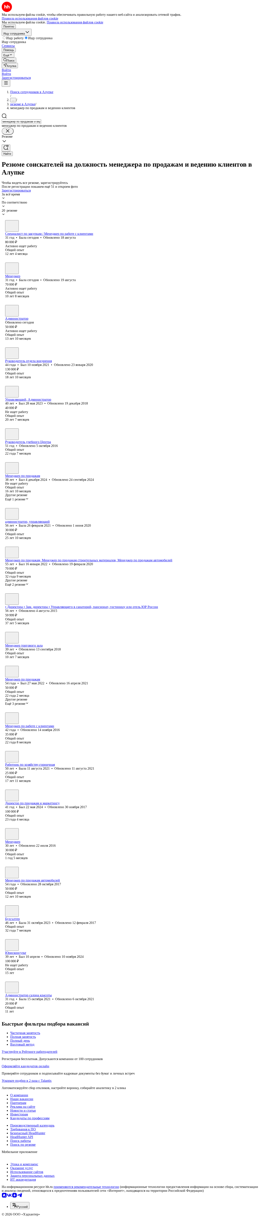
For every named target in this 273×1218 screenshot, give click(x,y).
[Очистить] (8, 131)
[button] (6, 70)
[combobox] (21, 121)
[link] (9, 60)
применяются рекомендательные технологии (86, 1187)
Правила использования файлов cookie (75, 22)
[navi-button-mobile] (6, 83)
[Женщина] (12, 226)
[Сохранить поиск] (6, 148)
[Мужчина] (12, 353)
